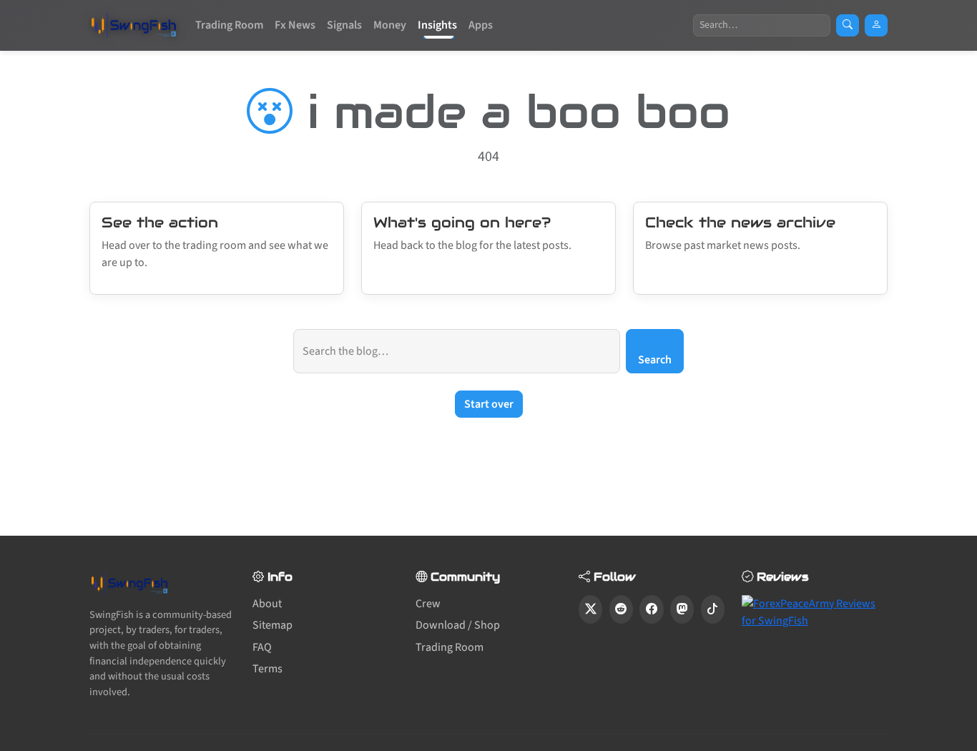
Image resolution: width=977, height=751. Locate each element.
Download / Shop (458, 625)
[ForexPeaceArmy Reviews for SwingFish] (815, 611)
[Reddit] (621, 609)
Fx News (295, 25)
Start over (489, 404)
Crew (428, 604)
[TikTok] (713, 609)
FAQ (262, 647)
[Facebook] (651, 609)
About (267, 604)
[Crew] (876, 25)
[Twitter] (590, 609)
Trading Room (229, 25)
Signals (344, 25)
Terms (267, 669)
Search (655, 360)
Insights (437, 25)
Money (389, 25)
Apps (480, 25)
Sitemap (272, 625)
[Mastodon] (682, 609)
